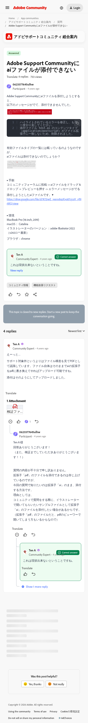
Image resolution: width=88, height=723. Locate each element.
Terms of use (40, 711)
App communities (30, 18)
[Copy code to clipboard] (77, 123)
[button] (7, 9)
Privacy (53, 711)
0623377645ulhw (23, 84)
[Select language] (61, 8)
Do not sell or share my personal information (31, 718)
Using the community (19, 711)
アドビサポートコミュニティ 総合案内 (30, 21)
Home (12, 18)
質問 (59, 21)
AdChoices (66, 718)
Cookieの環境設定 (70, 711)
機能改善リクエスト (45, 285)
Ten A (19, 254)
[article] (44, 383)
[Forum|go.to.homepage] (30, 8)
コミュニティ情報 (18, 285)
